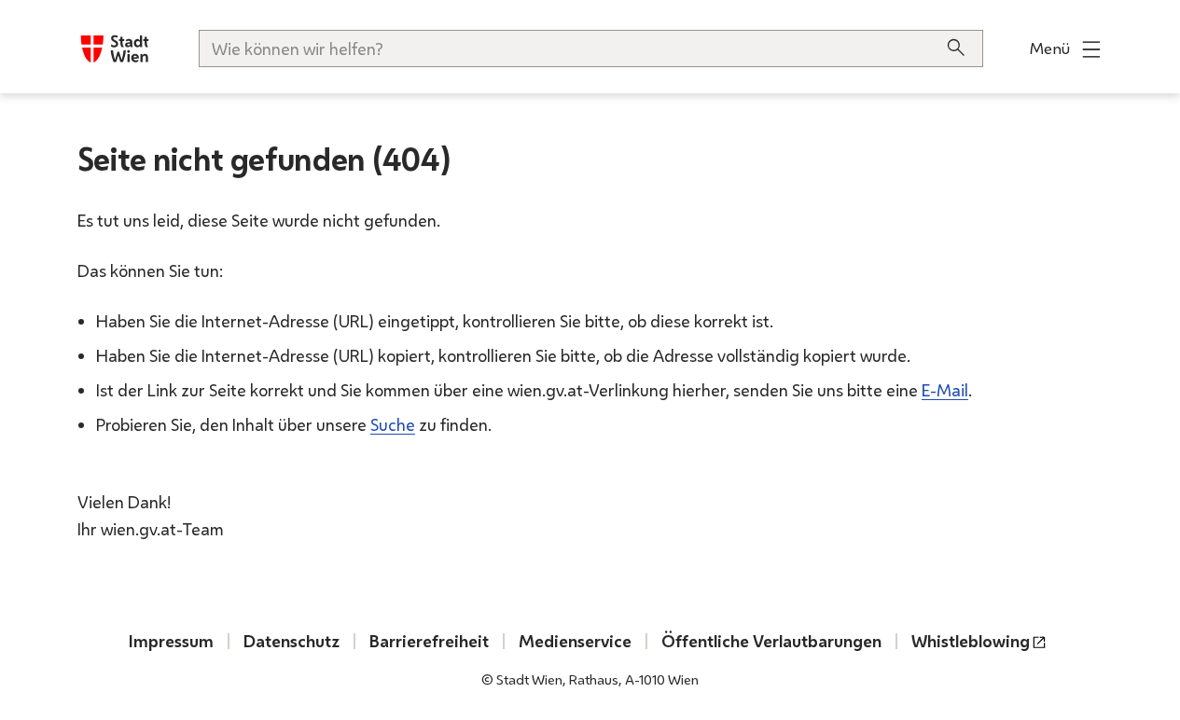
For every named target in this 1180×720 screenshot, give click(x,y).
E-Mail (945, 390)
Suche (392, 424)
